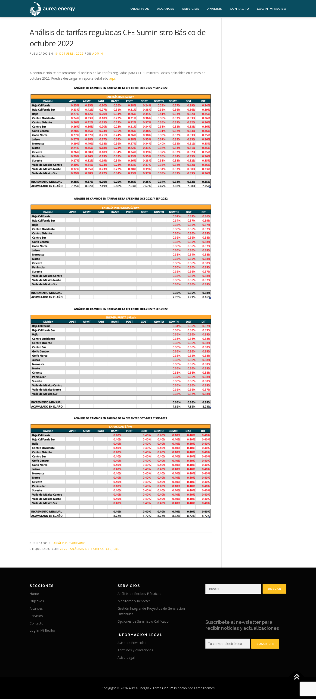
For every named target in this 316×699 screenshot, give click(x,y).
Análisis (214, 8)
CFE (109, 549)
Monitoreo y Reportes (134, 601)
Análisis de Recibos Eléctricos (139, 593)
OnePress (169, 688)
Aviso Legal (126, 657)
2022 (64, 549)
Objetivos (139, 8)
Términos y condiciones (135, 650)
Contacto (239, 8)
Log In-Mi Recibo (271, 8)
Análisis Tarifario (69, 543)
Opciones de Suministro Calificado (143, 621)
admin (97, 54)
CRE (116, 549)
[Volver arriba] (296, 677)
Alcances (165, 8)
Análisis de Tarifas (87, 549)
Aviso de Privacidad (132, 642)
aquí (112, 78)
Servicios (190, 8)
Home (34, 593)
